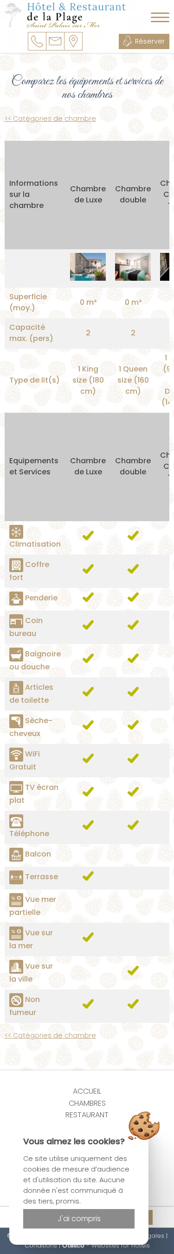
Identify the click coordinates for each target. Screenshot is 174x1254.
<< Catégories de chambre (50, 118)
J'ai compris (79, 1218)
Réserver (150, 41)
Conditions (41, 1245)
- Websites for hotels (106, 1245)
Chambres (87, 1103)
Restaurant (87, 1114)
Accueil (87, 1091)
